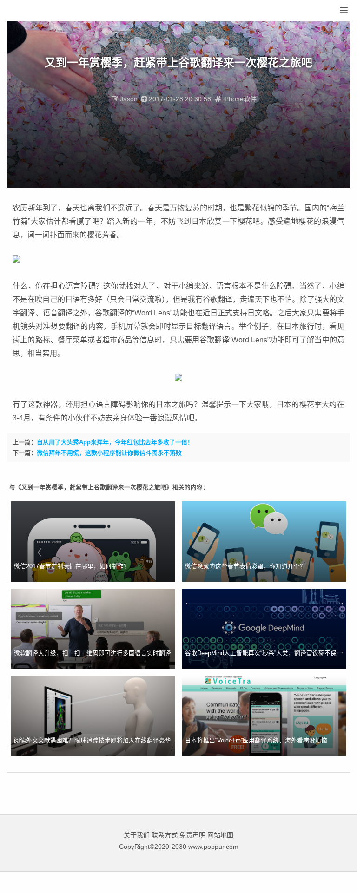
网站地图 (220, 835)
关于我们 (137, 835)
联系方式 (165, 835)
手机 (118, 326)
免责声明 (192, 835)
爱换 (38, 11)
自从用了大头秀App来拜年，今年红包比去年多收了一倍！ (115, 442)
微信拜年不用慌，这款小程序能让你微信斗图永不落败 (109, 452)
